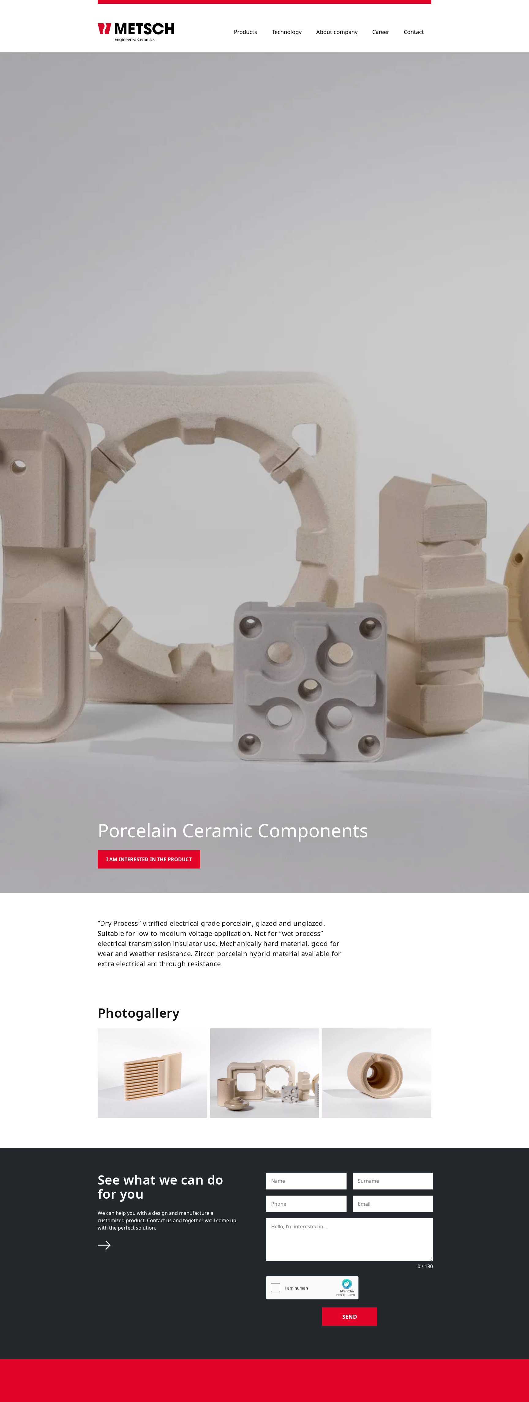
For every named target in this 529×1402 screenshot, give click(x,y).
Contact (414, 32)
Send (349, 1316)
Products (245, 32)
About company (337, 32)
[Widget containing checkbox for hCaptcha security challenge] (312, 1287)
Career (380, 32)
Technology (287, 32)
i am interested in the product (149, 859)
